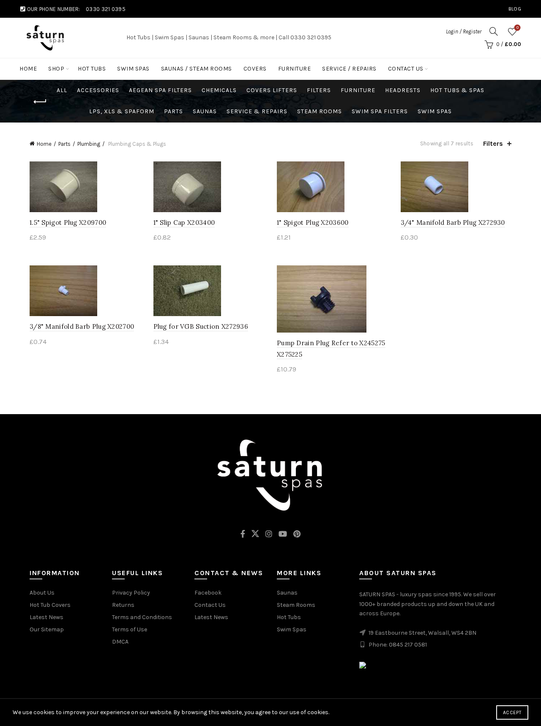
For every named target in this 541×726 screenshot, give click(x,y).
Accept (512, 712)
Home (28, 68)
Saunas (205, 111)
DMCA (120, 641)
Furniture (294, 68)
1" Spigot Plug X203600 (313, 222)
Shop (56, 68)
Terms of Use (129, 629)
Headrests (403, 90)
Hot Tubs (92, 68)
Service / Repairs (349, 68)
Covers (255, 68)
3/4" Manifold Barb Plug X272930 (453, 222)
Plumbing (88, 144)
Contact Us (406, 68)
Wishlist (517, 27)
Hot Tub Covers (50, 605)
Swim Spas (133, 68)
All (62, 90)
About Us (42, 592)
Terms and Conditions (142, 617)
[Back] (40, 101)
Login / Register (463, 31)
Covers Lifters (271, 90)
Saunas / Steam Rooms (196, 68)
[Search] (493, 31)
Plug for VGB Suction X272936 (200, 326)
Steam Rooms (319, 111)
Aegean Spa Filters (160, 90)
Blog (514, 9)
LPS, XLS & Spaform (121, 111)
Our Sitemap (47, 629)
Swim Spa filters (380, 111)
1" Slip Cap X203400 (184, 222)
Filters (319, 90)
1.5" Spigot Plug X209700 (68, 222)
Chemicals (219, 90)
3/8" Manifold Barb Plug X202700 (82, 326)
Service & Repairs (257, 111)
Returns (123, 605)
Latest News (46, 617)
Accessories (98, 90)
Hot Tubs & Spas (457, 90)
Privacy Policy (131, 592)
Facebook (207, 592)
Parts (173, 111)
